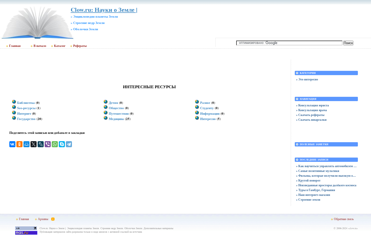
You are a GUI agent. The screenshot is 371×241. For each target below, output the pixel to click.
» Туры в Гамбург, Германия (315, 190)
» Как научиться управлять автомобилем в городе (326, 166)
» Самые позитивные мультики (317, 171)
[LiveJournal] (41, 144)
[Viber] (48, 144)
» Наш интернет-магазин (313, 195)
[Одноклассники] (19, 144)
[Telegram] (69, 144)
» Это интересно (307, 79)
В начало (40, 46)
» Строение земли (308, 199)
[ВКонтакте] (12, 144)
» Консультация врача (311, 110)
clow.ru (353, 228)
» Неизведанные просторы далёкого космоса (326, 185)
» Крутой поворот (308, 180)
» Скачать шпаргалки (311, 119)
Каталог (59, 46)
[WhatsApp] (55, 144)
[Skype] (62, 144)
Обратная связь (344, 219)
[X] (34, 144)
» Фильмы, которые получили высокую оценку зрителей (326, 175)
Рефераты (80, 46)
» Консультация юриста (312, 105)
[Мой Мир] (26, 144)
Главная (15, 46)
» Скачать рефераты (310, 115)
